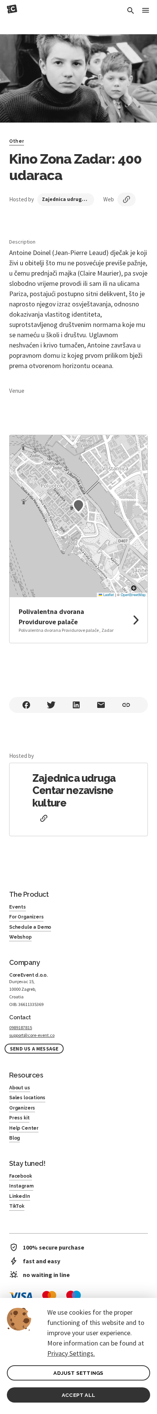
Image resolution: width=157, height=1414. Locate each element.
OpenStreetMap (133, 594)
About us (19, 1087)
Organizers (22, 1108)
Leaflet (108, 594)
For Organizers (26, 917)
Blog (14, 1138)
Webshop (20, 937)
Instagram (21, 1186)
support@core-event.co (31, 1035)
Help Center (23, 1128)
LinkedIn (19, 1196)
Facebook (20, 1176)
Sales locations (27, 1097)
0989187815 (20, 1027)
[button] (78, 506)
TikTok (16, 1206)
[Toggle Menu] (145, 11)
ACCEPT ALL (78, 1395)
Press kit (19, 1118)
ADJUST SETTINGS (78, 1373)
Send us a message (34, 1049)
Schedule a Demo (30, 927)
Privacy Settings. (71, 1353)
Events (17, 907)
